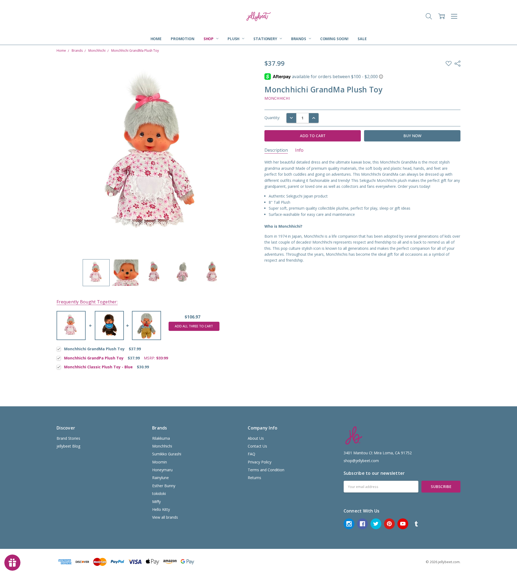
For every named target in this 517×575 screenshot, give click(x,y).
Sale (362, 38)
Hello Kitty (161, 509)
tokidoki (159, 493)
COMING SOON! (334, 38)
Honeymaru (162, 469)
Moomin (159, 462)
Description (276, 150)
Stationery (265, 38)
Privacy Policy (259, 462)
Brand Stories (68, 438)
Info (299, 150)
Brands (299, 38)
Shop (209, 38)
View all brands (165, 517)
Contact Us (257, 446)
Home (156, 38)
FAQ (251, 453)
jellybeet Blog (68, 446)
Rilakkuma (161, 438)
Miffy (156, 501)
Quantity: (272, 117)
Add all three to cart (194, 326)
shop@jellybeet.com (361, 460)
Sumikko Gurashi (166, 453)
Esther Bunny (163, 485)
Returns (254, 477)
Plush (234, 38)
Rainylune (160, 477)
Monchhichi (162, 446)
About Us (256, 438)
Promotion (182, 38)
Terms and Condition (266, 469)
